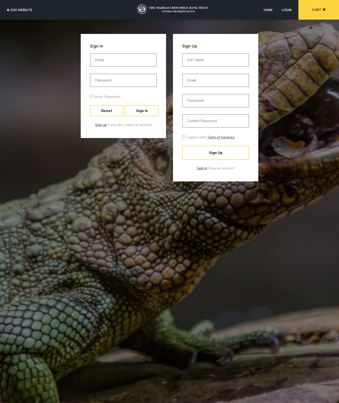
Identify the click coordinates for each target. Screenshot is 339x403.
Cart (317, 10)
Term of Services (221, 137)
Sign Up (216, 152)
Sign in (202, 168)
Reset (106, 110)
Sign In (142, 110)
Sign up (101, 124)
